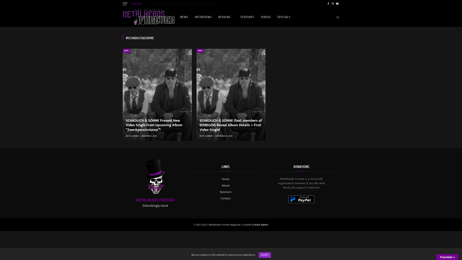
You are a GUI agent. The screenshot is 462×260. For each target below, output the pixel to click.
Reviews (224, 17)
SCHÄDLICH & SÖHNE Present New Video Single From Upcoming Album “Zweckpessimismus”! (154, 125)
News (184, 17)
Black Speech (261, 225)
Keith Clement (132, 136)
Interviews (203, 17)
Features (247, 17)
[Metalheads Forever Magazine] (148, 17)
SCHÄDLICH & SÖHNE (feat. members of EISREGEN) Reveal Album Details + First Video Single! (231, 125)
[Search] (337, 17)
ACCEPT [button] (265, 255)
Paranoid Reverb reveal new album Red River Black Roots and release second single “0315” (189, 3)
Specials (283, 17)
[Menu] (125, 3)
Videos (266, 17)
